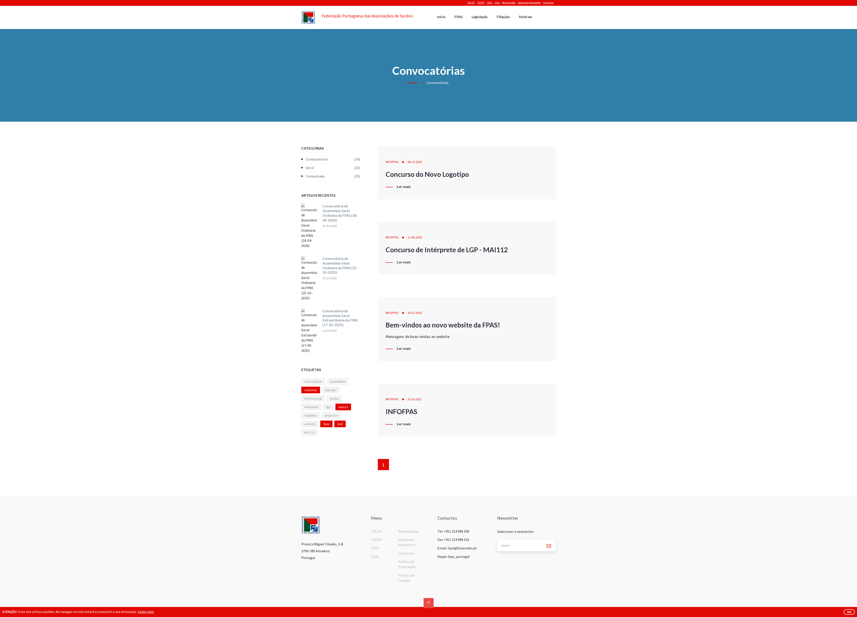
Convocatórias (333, 159)
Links (497, 2)
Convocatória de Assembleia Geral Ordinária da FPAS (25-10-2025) (340, 265)
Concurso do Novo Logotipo (427, 174)
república (310, 415)
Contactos (548, 2)
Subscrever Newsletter (529, 2)
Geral (333, 167)
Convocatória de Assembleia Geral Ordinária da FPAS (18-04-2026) (340, 213)
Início (441, 17)
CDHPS (480, 2)
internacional (313, 398)
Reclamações (509, 2)
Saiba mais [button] (146, 611)
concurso (310, 390)
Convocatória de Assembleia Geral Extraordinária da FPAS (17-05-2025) (340, 318)
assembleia (337, 381)
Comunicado (333, 176)
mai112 (343, 407)
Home (412, 82)
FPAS (458, 17)
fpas (326, 424)
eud (340, 424)
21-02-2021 (415, 399)
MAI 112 (309, 432)
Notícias (525, 17)
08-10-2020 (415, 162)
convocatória (313, 381)
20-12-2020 (415, 313)
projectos (331, 415)
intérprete (311, 407)
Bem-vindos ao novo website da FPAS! (443, 325)
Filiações (503, 17)
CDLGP (471, 2)
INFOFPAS (392, 162)
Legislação (480, 17)
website (309, 424)
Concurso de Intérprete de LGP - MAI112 (447, 250)
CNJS (489, 2)
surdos (334, 398)
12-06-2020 (415, 237)
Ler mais (404, 187)
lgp (328, 407)
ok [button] (849, 612)
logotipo (330, 390)
